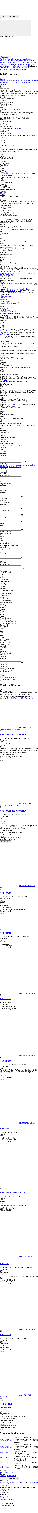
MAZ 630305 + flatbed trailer (12, 1193)
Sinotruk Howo (16, 69)
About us (3, 1476)
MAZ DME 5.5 (6, 1404)
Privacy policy (19, 1482)
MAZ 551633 (5, 1061)
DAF (1, 68)
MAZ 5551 (4, 1264)
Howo (6, 68)
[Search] (15, 28)
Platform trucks (5, 64)
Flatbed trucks (26, 59)
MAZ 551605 (5, 999)
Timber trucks (9, 66)
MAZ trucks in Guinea (7, 1472)
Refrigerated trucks (21, 61)
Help (8, 1476)
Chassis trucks (9, 61)
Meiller (19, 68)
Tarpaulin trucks (16, 64)
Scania (8, 69)
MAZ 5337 (4, 1129)
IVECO (10, 68)
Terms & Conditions (7, 1482)
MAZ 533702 (5, 933)
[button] (19, 46)
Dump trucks (16, 59)
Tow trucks (33, 62)
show (2, 675)
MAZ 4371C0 (5, 893)
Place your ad (5, 841)
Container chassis (20, 66)
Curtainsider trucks (10, 62)
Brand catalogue (13, 1484)
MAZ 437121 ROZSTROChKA (13, 811)
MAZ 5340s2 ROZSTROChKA (13, 735)
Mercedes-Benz (27, 68)
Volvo (24, 69)
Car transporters (23, 62)
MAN (15, 68)
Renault (2, 69)
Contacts (13, 1476)
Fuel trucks (26, 64)
